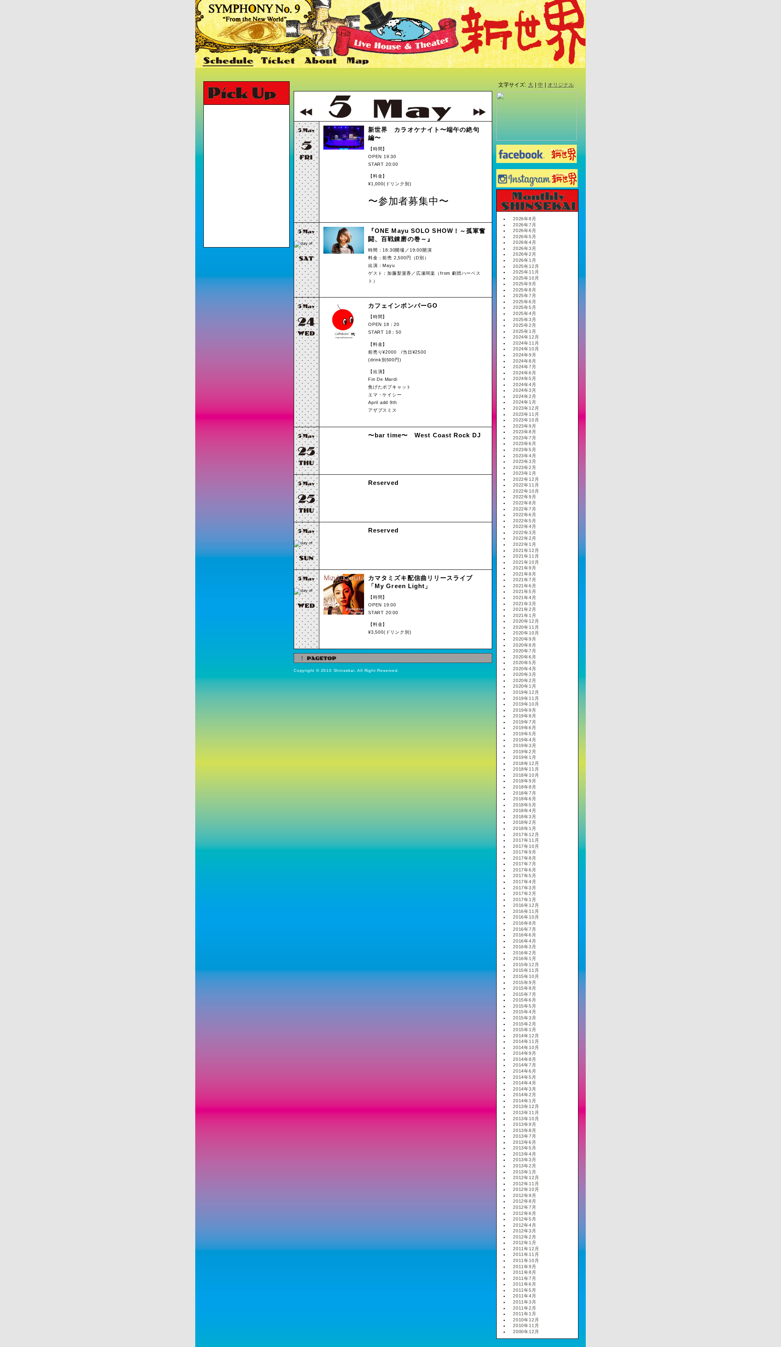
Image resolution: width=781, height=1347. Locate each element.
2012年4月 (525, 1225)
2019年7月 (525, 721)
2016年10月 (526, 917)
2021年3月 (525, 603)
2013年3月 (525, 1159)
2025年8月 (525, 289)
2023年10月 (526, 419)
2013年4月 (525, 1153)
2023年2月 (525, 467)
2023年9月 (525, 426)
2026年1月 (525, 260)
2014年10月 (526, 1047)
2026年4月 (525, 242)
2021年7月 (525, 579)
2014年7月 (525, 1064)
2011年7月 (525, 1278)
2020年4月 (525, 668)
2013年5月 (525, 1147)
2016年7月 (525, 929)
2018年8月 (525, 786)
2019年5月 (525, 733)
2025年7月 (525, 295)
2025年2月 (525, 325)
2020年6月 (525, 656)
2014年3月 (525, 1088)
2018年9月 (525, 780)
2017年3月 (525, 887)
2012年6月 (525, 1213)
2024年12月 (526, 337)
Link (388, 61)
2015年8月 (525, 988)
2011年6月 (525, 1284)
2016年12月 (526, 905)
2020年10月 (526, 632)
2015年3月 (525, 1017)
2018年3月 (525, 816)
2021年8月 (525, 573)
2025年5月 (525, 307)
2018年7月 (525, 793)
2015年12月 (526, 964)
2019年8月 (525, 715)
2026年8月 (525, 218)
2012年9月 (525, 1195)
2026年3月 (525, 248)
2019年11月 (526, 698)
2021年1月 (525, 615)
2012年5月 (525, 1219)
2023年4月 (525, 455)
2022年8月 (525, 502)
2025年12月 (526, 266)
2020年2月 (525, 680)
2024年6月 (525, 372)
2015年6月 (525, 999)
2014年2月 (525, 1094)
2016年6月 (525, 934)
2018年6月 (525, 798)
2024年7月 (525, 366)
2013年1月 (525, 1171)
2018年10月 (526, 775)
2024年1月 (525, 402)
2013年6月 (525, 1142)
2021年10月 (526, 562)
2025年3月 (525, 319)
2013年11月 (526, 1112)
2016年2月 (525, 952)
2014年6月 (525, 1071)
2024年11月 (526, 343)
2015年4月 (525, 1011)
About (321, 61)
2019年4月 (525, 739)
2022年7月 (525, 508)
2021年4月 (525, 597)
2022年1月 (525, 544)
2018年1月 (525, 828)
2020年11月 (526, 627)
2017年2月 (525, 893)
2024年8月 (525, 360)
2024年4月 (525, 384)
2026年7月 (525, 224)
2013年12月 (526, 1106)
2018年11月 (526, 769)
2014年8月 (525, 1059)
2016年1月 (525, 958)
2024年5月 (525, 378)
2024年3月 (525, 390)
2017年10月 (526, 846)
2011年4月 (525, 1295)
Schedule (228, 61)
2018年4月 (525, 810)
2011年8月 (525, 1272)
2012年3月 (525, 1230)
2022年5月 (525, 520)
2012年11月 (526, 1183)
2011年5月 (525, 1290)
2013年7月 (525, 1136)
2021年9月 (525, 567)
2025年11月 (526, 271)
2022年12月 (526, 479)
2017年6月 (525, 869)
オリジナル (561, 85)
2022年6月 (525, 514)
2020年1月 (525, 686)
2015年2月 (525, 1023)
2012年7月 (525, 1207)
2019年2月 (525, 751)
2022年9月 (525, 496)
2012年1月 (525, 1242)
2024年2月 (525, 396)
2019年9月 (525, 710)
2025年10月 (526, 278)
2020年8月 (525, 645)
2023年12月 (526, 408)
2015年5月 (525, 1006)
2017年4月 (525, 881)
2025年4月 (525, 313)
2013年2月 (525, 1165)
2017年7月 (525, 863)
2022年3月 (525, 532)
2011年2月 (525, 1308)
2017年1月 (525, 899)
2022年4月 (525, 526)
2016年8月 (525, 923)
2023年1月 (525, 473)
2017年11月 (526, 840)
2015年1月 (525, 1029)
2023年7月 (525, 437)
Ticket (279, 61)
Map (358, 61)
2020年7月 (525, 650)
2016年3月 (525, 946)
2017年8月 (525, 858)
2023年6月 (525, 443)
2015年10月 (526, 976)
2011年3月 (525, 1301)
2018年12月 (526, 763)
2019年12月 (526, 692)
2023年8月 (525, 431)
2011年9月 (525, 1266)
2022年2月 (525, 538)
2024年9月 (525, 354)
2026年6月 (525, 230)
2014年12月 (526, 1035)
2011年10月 (526, 1260)
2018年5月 (525, 804)
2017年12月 (526, 834)
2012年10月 (526, 1189)
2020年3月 (525, 674)
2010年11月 (526, 1325)
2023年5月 (525, 449)
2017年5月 (525, 875)
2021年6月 (525, 585)
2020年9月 (525, 639)
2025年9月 (525, 283)
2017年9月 (525, 851)
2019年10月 (526, 704)
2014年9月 (525, 1053)
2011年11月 (526, 1254)
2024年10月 (526, 348)
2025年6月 (525, 301)
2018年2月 (525, 822)
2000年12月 (526, 1331)
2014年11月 (526, 1041)
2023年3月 (525, 461)
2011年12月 (526, 1248)
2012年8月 (525, 1201)
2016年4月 (525, 941)
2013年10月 (526, 1118)
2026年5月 (525, 236)
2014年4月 (525, 1082)
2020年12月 (526, 621)
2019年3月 (525, 745)
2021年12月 (526, 550)
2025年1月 (525, 331)
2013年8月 (525, 1130)
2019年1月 (525, 757)
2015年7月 (525, 994)
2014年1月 (525, 1100)
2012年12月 (526, 1177)
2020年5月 (525, 662)
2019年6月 (525, 727)
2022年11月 (526, 484)
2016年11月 (526, 911)
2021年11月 (526, 556)
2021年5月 (525, 591)
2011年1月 (525, 1313)
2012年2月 (525, 1236)
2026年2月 (525, 254)
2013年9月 (525, 1124)
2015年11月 (526, 970)
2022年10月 (526, 491)
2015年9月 (525, 982)
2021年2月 (525, 609)
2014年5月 (525, 1077)
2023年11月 (526, 414)
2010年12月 (526, 1319)
